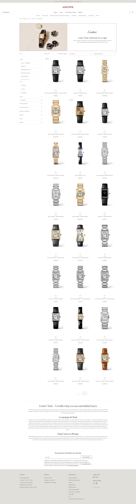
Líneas (21, 59)
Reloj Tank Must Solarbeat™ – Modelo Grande (56, 93)
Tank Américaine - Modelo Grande (80, 257)
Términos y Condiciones (74, 491)
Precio (21, 96)
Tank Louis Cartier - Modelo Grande (55, 257)
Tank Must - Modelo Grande (80, 93)
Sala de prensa (72, 487)
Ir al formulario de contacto (26, 482)
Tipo (21, 81)
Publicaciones (72, 484)
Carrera (70, 482)
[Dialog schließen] (135, 1)
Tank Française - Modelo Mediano (56, 134)
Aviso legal (71, 494)
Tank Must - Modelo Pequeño (105, 134)
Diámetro (22, 114)
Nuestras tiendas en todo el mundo (28, 487)
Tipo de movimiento (24, 107)
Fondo (21, 118)
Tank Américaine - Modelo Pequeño (55, 175)
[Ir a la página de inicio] (68, 7)
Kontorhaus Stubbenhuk (74, 480)
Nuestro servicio (48, 477)
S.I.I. (70, 496)
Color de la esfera (23, 103)
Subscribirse (86, 457)
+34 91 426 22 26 (24, 477)
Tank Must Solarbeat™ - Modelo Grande (104, 298)
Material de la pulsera (24, 111)
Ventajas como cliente (49, 480)
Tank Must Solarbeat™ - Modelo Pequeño (80, 298)
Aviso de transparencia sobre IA (76, 498)
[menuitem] (130, 12)
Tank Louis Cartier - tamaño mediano (80, 134)
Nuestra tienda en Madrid (26, 484)
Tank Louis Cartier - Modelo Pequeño (80, 340)
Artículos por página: (62, 53)
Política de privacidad (73, 465)
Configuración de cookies (50, 482)
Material (21, 122)
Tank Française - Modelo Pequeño (104, 93)
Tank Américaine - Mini (80, 175)
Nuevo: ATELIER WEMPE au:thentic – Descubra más (68, 1)
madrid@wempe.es (86, 463)
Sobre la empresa (73, 477)
